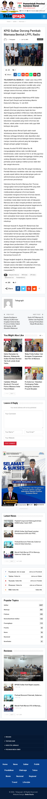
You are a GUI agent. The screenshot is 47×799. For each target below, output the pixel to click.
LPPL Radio (33, 274)
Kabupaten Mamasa (14, 274)
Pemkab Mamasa (20, 277)
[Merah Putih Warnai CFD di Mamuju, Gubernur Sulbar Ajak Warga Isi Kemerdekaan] (8, 554)
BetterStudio (29, 794)
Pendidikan (9, 770)
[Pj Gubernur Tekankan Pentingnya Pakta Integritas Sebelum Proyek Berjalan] (34, 373)
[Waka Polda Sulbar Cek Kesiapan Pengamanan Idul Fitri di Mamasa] (34, 345)
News (6, 632)
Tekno (34, 770)
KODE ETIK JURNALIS (12, 745)
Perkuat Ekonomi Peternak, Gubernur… (29, 695)
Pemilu (6, 628)
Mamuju (7, 609)
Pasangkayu (8, 623)
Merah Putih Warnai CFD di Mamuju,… (28, 706)
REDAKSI (8, 737)
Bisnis (8, 776)
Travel (14, 782)
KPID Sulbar (25, 274)
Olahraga (23, 770)
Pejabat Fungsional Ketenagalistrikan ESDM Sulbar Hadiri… (23, 677)
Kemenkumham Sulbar (12, 619)
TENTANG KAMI (10, 741)
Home (5, 764)
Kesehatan (7, 641)
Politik (36, 764)
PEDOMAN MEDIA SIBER (13, 749)
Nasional (7, 637)
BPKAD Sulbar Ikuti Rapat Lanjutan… (27, 685)
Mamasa (40, 39)
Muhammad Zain (9, 277)
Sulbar (28, 368)
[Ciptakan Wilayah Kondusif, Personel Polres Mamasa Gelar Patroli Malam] (13, 373)
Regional (32, 776)
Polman (6, 614)
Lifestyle (26, 782)
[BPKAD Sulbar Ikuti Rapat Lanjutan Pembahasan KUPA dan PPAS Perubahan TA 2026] (8, 533)
